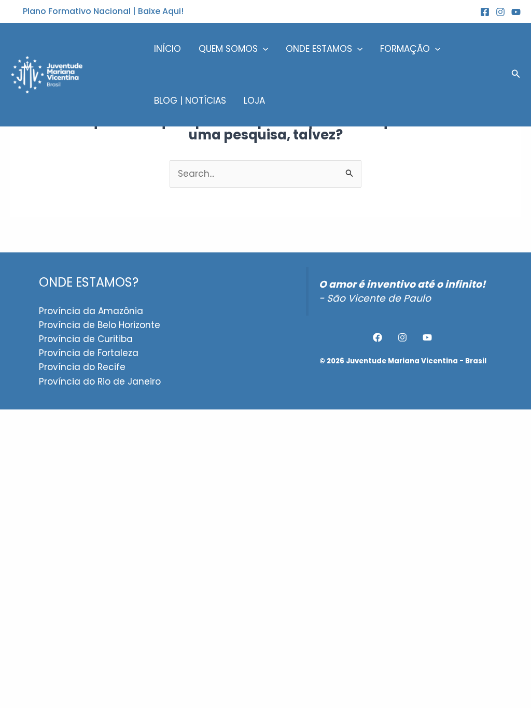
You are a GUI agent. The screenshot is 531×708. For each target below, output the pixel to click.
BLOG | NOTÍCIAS (190, 100)
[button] (103, 11)
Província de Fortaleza (88, 353)
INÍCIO (167, 49)
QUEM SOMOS (228, 49)
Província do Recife (82, 367)
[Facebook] (377, 337)
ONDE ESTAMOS (319, 49)
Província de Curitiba (86, 339)
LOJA (254, 100)
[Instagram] (500, 12)
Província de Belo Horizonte (99, 325)
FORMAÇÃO (405, 49)
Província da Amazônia (91, 311)
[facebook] (485, 12)
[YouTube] (516, 12)
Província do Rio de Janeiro (100, 381)
